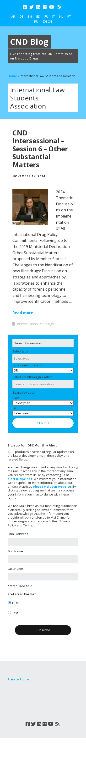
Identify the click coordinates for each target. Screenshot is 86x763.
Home (12, 76)
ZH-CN (47, 21)
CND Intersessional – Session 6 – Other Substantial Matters (40, 148)
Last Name (15, 568)
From (16, 398)
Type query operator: (27, 365)
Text (15, 613)
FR (46, 16)
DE (21, 16)
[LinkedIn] (38, 7)
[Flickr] (45, 7)
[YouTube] (51, 7)
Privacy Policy (18, 679)
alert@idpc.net (20, 479)
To (14, 408)
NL (61, 16)
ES (38, 16)
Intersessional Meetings (35, 324)
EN (30, 16)
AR (13, 16)
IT (53, 16)
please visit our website (52, 486)
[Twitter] (31, 7)
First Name (15, 551)
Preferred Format (22, 594)
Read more (22, 312)
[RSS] (59, 7)
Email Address (19, 534)
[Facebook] (25, 7)
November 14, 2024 (28, 176)
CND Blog (29, 41)
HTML (16, 603)
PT (69, 16)
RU (36, 21)
